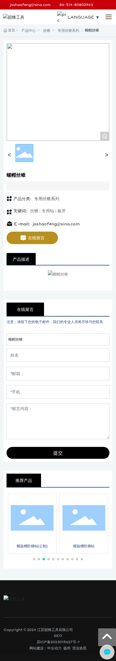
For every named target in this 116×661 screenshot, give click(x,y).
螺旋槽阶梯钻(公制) (32, 546)
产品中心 (28, 30)
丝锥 (46, 30)
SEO (58, 635)
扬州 (66, 648)
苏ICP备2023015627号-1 (58, 642)
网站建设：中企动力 (45, 648)
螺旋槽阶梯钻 (84, 546)
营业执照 (79, 648)
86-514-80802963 (76, 4)
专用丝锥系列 (68, 30)
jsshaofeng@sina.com (30, 4)
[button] (34, 559)
